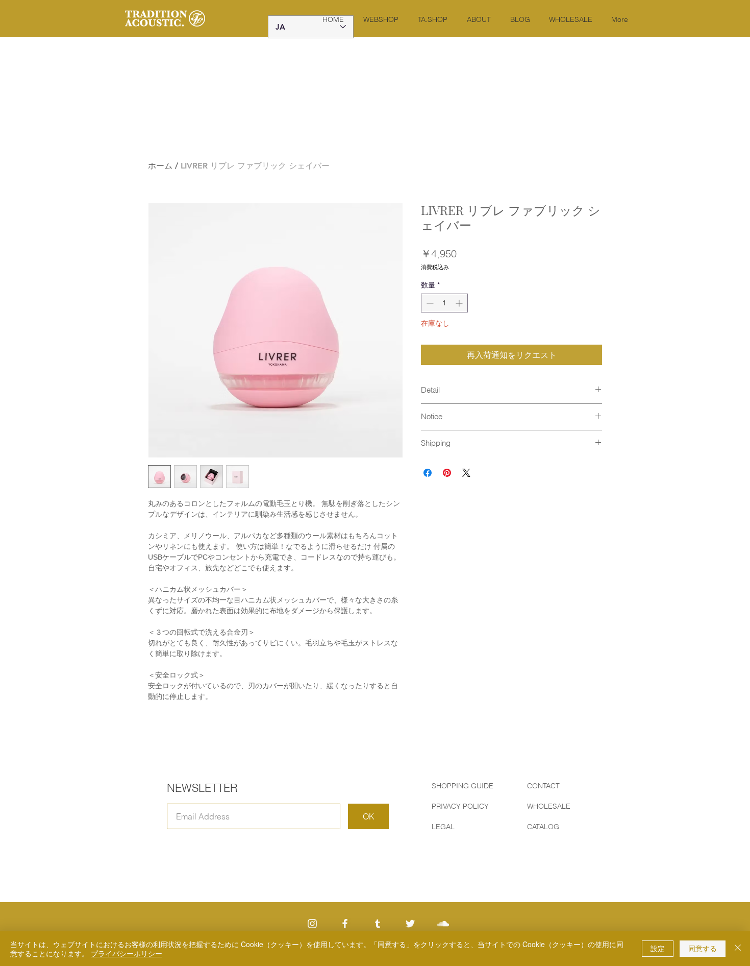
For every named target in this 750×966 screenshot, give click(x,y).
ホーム (160, 166)
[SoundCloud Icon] (443, 923)
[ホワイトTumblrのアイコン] (377, 923)
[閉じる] (738, 948)
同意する (702, 948)
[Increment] (460, 303)
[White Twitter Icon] (410, 923)
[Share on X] (466, 473)
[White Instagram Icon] (312, 923)
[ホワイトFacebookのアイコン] (345, 923)
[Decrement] (428, 303)
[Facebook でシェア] (427, 473)
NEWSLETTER (202, 787)
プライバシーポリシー (126, 953)
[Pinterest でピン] (447, 473)
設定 (658, 948)
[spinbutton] (444, 303)
